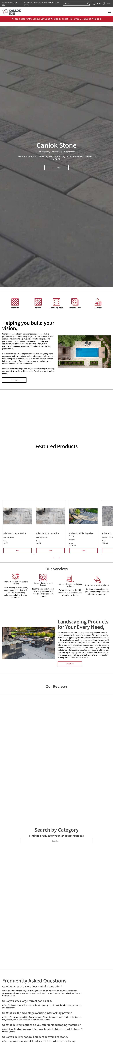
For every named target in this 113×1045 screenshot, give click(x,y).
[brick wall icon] (56, 302)
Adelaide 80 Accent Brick (47, 533)
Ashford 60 (107, 533)
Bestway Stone (8, 537)
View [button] (17, 550)
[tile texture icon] (38, 302)
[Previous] (53, 557)
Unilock (72, 539)
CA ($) (109, 4)
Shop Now (56, 168)
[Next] (59, 557)
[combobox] (75, 3)
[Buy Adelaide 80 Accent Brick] (50, 516)
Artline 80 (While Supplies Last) (81, 534)
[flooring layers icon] (75, 302)
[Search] (88, 3)
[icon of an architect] (98, 302)
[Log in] (104, 3)
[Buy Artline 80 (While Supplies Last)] (83, 516)
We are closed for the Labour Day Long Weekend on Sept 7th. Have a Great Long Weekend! (56, 19)
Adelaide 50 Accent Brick (14, 533)
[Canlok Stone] (11, 11)
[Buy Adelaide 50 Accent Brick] (17, 516)
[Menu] (109, 11)
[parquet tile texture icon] (15, 302)
